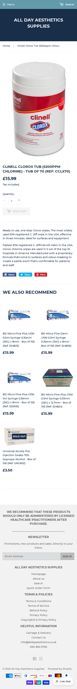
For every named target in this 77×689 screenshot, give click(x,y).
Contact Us (39, 637)
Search (38, 583)
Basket (69, 4)
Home (6, 45)
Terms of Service (38, 605)
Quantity (8, 194)
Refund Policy (38, 610)
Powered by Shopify (60, 668)
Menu (11, 4)
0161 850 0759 (38, 646)
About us (38, 578)
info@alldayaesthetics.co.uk (38, 642)
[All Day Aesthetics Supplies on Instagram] (41, 659)
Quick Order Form (38, 588)
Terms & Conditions (38, 601)
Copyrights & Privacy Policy (38, 619)
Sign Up (67, 556)
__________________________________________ (38, 530)
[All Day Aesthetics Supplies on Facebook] (35, 659)
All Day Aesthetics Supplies (38, 23)
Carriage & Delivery (38, 632)
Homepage (38, 574)
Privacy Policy (38, 615)
